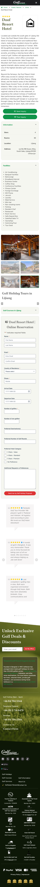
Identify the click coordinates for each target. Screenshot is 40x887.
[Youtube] (13, 759)
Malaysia (14, 673)
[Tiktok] (27, 759)
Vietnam (33, 671)
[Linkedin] (17, 759)
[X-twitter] (8, 759)
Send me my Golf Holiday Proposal (20, 493)
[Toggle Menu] (36, 2)
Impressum (25, 874)
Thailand (27, 671)
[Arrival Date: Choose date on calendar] (29, 391)
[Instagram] (22, 759)
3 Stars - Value (12, 452)
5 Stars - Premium (13, 458)
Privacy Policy (15, 874)
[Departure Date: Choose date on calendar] (29, 401)
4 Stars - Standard (13, 455)
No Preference (12, 462)
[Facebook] (3, 759)
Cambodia (7, 673)
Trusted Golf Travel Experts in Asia (19, 661)
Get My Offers (29, 649)
